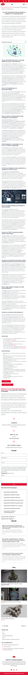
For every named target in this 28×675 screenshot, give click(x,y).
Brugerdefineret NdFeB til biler (11, 492)
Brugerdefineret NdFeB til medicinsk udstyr (13, 503)
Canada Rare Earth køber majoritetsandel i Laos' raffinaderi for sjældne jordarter (12, 554)
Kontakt (3, 637)
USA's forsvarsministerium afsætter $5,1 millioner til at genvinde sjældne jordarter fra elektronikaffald (13, 527)
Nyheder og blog (6, 7)
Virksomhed (3, 457)
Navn (2, 452)
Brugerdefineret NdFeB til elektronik (12, 497)
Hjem (2, 7)
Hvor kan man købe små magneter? (8, 618)
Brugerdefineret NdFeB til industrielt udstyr (13, 500)
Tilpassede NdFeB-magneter (7, 635)
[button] (25, 1)
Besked (2, 475)
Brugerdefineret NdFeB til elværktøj (12, 508)
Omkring (3, 633)
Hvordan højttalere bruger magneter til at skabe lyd (11, 601)
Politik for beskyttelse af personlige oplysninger (10, 639)
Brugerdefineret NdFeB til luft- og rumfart (13, 505)
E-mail (2, 462)
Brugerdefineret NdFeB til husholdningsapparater (9, 512)
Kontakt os (6, 381)
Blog (10, 7)
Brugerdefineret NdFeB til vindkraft (12, 494)
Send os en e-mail (7, 384)
